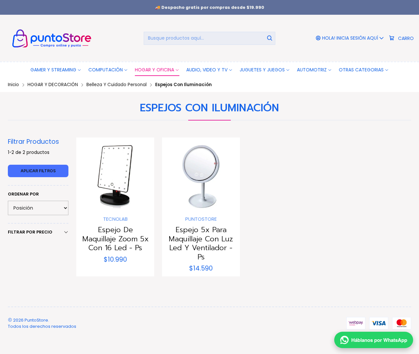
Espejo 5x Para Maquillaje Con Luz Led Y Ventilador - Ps (201, 243)
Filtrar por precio (30, 232)
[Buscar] (269, 38)
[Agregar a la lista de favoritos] (88, 174)
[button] (56, 70)
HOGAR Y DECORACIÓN (52, 85)
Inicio (13, 85)
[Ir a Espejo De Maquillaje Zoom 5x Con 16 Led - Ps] (115, 176)
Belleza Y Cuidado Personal (116, 85)
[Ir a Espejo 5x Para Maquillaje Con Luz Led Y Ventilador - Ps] (201, 176)
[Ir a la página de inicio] (50, 38)
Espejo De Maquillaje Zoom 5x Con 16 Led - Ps (115, 239)
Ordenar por (23, 194)
